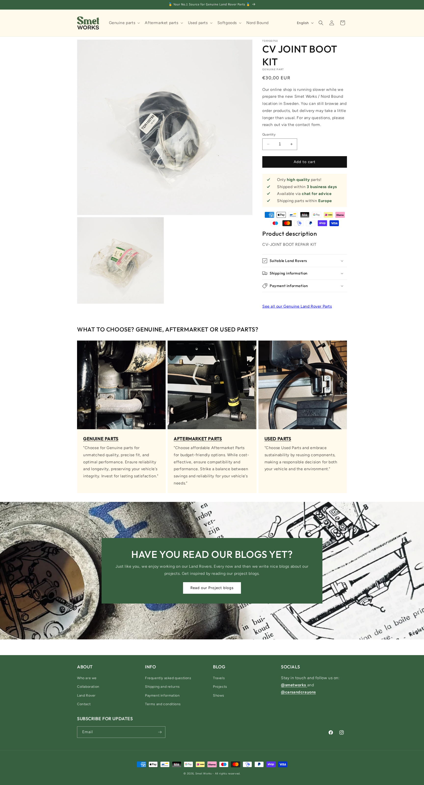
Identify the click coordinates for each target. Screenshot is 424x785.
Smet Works (203, 773)
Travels (219, 678)
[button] (124, 22)
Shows (218, 695)
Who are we (87, 678)
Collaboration (88, 687)
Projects (220, 687)
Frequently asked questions (168, 678)
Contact (84, 704)
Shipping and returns (162, 687)
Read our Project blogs (212, 588)
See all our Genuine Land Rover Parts (297, 306)
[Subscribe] (159, 732)
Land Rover (86, 695)
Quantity (269, 134)
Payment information (162, 695)
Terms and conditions (163, 704)
